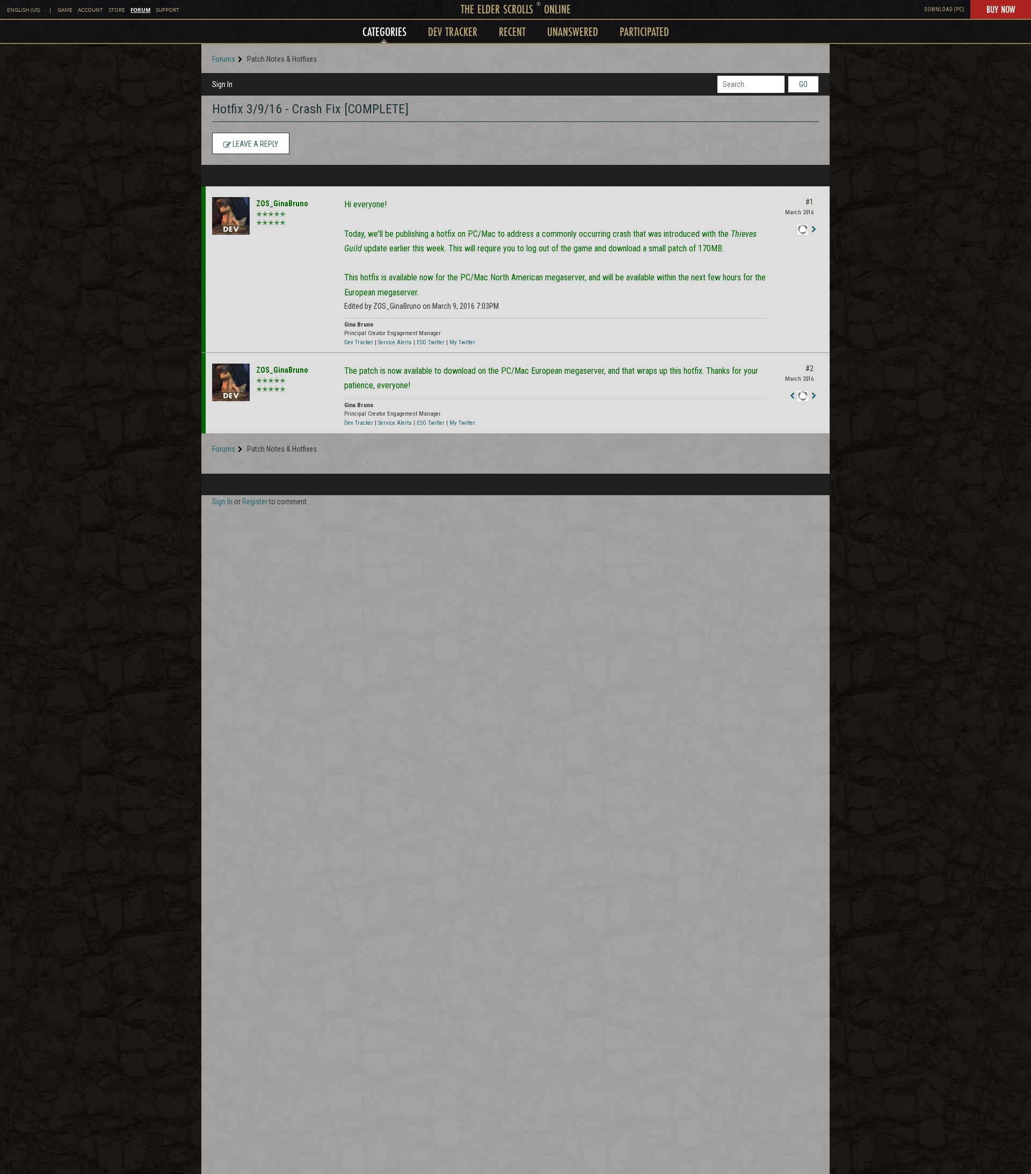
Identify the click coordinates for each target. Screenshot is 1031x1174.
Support (167, 9)
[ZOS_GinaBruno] (231, 216)
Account (90, 9)
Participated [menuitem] (644, 31)
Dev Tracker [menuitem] (452, 31)
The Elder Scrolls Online (516, 9)
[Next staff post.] (813, 230)
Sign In (222, 84)
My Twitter (462, 342)
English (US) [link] (23, 9)
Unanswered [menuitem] (572, 31)
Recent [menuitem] (512, 31)
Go (803, 84)
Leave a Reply (254, 144)
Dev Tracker (358, 342)
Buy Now (1000, 9)
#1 (809, 202)
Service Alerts (395, 342)
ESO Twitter (431, 342)
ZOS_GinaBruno (282, 203)
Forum (140, 9)
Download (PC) (944, 9)
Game (64, 9)
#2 (809, 368)
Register (254, 501)
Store (116, 9)
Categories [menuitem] (384, 31)
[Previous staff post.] (792, 396)
